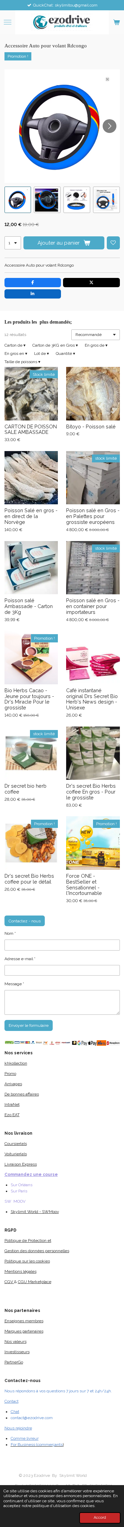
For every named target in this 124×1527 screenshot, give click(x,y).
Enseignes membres (23, 1320)
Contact (11, 1401)
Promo (10, 1073)
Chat (15, 1411)
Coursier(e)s (15, 1143)
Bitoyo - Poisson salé (91, 426)
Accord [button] (100, 1517)
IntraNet (12, 1104)
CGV (9, 1281)
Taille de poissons (22, 361)
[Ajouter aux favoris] (113, 242)
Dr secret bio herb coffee (25, 789)
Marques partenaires (23, 1331)
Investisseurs (17, 1351)
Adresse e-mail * (19, 958)
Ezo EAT (12, 1114)
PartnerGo (13, 1362)
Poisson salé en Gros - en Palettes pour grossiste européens (93, 516)
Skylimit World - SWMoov (35, 1211)
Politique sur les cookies (27, 1261)
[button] (17, 200)
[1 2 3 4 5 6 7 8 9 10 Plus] (12, 242)
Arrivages (13, 1083)
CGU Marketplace (34, 1281)
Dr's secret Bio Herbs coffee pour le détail (29, 879)
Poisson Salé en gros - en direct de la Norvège (31, 516)
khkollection (15, 1063)
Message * (14, 983)
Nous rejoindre (18, 1428)
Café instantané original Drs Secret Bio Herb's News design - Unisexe (92, 699)
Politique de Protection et (27, 1240)
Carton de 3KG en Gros (55, 345)
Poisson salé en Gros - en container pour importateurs (93, 606)
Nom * (10, 933)
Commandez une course (31, 1174)
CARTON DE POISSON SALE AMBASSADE (30, 429)
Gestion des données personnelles (36, 1250)
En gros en (15, 353)
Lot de (41, 353)
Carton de (14, 345)
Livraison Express (20, 1164)
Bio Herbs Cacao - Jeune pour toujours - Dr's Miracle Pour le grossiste (29, 699)
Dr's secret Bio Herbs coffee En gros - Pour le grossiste (91, 791)
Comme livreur (25, 1438)
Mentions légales (20, 1271)
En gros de (96, 345)
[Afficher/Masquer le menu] (7, 22)
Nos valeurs (15, 1341)
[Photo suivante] (109, 126)
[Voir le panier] (116, 22)
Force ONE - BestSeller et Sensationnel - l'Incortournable (84, 884)
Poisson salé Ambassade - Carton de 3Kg (28, 606)
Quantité (65, 353)
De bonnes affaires (21, 1094)
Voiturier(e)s (15, 1154)
